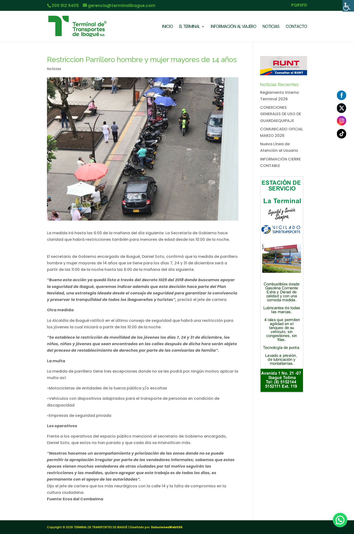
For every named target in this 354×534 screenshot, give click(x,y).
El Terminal (189, 27)
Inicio (167, 27)
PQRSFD (299, 5)
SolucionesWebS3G (167, 527)
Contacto (296, 27)
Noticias (270, 27)
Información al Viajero (233, 27)
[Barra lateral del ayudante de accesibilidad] (348, 6)
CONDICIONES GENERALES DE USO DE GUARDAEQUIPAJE (280, 114)
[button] (340, 520)
